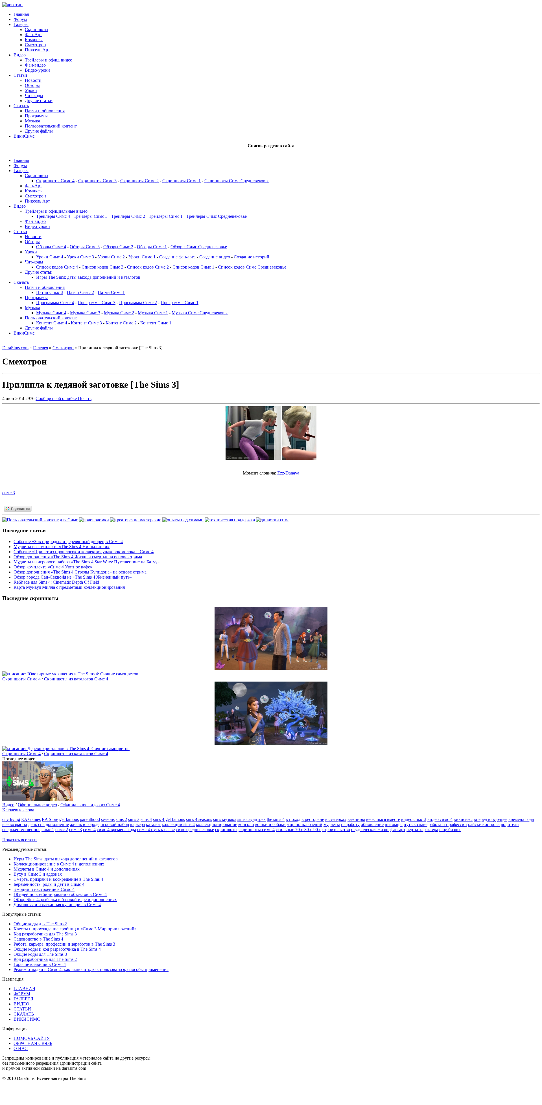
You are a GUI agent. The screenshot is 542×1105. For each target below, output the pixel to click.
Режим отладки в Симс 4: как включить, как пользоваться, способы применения (91, 969)
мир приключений (304, 824)
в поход (293, 819)
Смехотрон (35, 44)
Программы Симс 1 (179, 302)
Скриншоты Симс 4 (55, 180)
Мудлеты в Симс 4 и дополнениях (47, 869)
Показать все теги (19, 839)
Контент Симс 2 (121, 322)
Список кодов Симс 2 (148, 267)
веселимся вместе (383, 819)
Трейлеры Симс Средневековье (216, 216)
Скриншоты (36, 29)
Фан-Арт (33, 34)
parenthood (90, 819)
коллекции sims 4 (178, 824)
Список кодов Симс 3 (102, 267)
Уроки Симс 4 (49, 256)
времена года (521, 819)
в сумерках (335, 819)
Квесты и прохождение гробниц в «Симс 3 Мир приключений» (75, 928)
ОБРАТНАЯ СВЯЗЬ (33, 1043)
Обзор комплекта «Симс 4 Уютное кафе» (53, 566)
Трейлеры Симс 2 (128, 216)
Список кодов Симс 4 (57, 267)
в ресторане (312, 819)
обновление (372, 824)
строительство (336, 829)
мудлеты (332, 824)
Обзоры (32, 85)
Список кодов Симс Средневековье (252, 267)
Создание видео (214, 256)
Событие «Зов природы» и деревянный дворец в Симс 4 (68, 541)
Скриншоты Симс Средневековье (236, 180)
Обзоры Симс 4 (51, 246)
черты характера (422, 829)
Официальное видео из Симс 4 (90, 804)
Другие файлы (39, 131)
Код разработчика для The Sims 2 (45, 959)
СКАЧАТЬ (24, 1014)
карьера (137, 824)
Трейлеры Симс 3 (91, 216)
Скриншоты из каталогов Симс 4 (76, 678)
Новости (33, 80)
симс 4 (89, 829)
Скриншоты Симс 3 (97, 180)
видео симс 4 (440, 819)
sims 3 (133, 819)
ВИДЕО (21, 1003)
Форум (20, 19)
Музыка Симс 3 (85, 312)
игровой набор (114, 824)
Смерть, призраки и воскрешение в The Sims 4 (58, 879)
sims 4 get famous (169, 819)
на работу (350, 824)
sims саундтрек (251, 819)
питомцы (394, 824)
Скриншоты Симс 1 (181, 180)
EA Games (31, 819)
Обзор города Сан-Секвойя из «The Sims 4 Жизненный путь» (73, 577)
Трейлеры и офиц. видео (48, 60)
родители (510, 824)
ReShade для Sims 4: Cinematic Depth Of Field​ (56, 582)
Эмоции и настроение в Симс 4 (44, 889)
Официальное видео (37, 804)
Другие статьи (39, 100)
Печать (84, 398)
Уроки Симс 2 (111, 256)
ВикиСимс (24, 136)
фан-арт (397, 829)
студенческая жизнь (370, 829)
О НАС (21, 1048)
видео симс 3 (413, 819)
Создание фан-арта (177, 256)
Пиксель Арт (37, 49)
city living (11, 819)
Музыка (32, 120)
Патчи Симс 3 (49, 292)
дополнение (57, 824)
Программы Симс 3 (96, 302)
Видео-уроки (37, 70)
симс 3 (8, 492)
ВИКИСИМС (27, 1019)
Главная (21, 14)
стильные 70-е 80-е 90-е (298, 829)
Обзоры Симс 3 (85, 246)
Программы (36, 115)
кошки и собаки (270, 824)
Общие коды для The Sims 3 (40, 954)
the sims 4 (276, 819)
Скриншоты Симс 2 (139, 180)
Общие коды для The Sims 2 (40, 923)
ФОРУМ (22, 993)
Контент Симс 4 (51, 322)
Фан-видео (35, 65)
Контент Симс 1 (155, 322)
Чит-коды (34, 95)
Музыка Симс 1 (153, 312)
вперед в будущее (490, 819)
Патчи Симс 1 (111, 292)
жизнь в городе (84, 824)
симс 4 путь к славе (156, 829)
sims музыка (224, 819)
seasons (108, 819)
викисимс (463, 819)
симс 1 (47, 829)
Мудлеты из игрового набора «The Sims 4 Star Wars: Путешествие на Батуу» (87, 561)
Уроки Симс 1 (142, 256)
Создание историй (251, 256)
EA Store (50, 819)
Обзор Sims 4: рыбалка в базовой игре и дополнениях (65, 899)
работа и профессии (448, 824)
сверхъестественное (21, 829)
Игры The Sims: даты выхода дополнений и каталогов (88, 277)
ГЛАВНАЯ (24, 988)
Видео (20, 54)
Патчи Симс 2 (80, 292)
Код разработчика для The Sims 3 (45, 934)
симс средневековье (195, 829)
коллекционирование (216, 824)
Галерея (21, 24)
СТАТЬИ (22, 1009)
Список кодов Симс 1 (193, 267)
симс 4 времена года (116, 829)
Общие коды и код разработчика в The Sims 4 (57, 949)
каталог (153, 824)
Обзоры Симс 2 (118, 246)
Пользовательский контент (51, 126)
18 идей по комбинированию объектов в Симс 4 (60, 894)
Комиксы (34, 39)
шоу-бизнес (450, 829)
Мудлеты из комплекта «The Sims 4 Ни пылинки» (62, 546)
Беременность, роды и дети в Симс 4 (49, 884)
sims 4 (146, 819)
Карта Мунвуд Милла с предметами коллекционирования (69, 587)
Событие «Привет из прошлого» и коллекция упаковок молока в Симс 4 (84, 551)
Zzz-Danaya (288, 473)
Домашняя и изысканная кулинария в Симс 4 (57, 904)
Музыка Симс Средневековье (200, 312)
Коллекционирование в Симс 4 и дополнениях (59, 864)
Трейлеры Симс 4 (53, 216)
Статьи (20, 75)
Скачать (21, 105)
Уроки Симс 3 (80, 256)
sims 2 (121, 819)
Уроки (31, 90)
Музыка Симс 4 (51, 312)
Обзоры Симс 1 (152, 246)
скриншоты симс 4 (257, 829)
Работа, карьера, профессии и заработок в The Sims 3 (64, 944)
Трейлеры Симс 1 (166, 216)
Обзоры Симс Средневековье (199, 246)
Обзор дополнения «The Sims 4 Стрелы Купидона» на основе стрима (80, 572)
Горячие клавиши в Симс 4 (40, 964)
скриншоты (226, 829)
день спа (36, 824)
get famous (69, 819)
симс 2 (61, 829)
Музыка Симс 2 (119, 312)
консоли (246, 824)
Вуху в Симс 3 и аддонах (38, 874)
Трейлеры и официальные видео (56, 211)
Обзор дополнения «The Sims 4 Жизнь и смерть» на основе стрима (78, 556)
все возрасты (14, 824)
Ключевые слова (18, 809)
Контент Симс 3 (86, 322)
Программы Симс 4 (55, 302)
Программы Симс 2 (138, 302)
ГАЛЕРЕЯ (23, 998)
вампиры (356, 819)
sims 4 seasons (199, 819)
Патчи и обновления (45, 110)
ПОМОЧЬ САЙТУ (32, 1038)
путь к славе (415, 824)
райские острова (484, 824)
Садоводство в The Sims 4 (38, 939)
